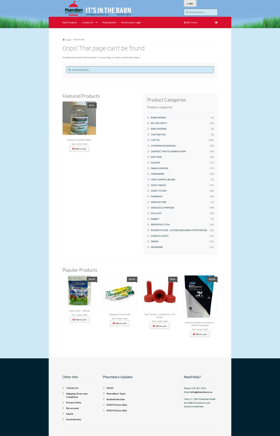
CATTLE (155, 140)
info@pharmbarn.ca (201, 392)
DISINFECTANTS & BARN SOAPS (168, 151)
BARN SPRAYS (158, 117)
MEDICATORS (158, 202)
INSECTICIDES (159, 190)
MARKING (156, 196)
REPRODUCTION (160, 224)
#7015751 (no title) (117, 404)
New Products (69, 22)
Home (68, 39)
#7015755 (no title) (117, 410)
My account (72, 408)
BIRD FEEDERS (159, 128)
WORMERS (157, 247)
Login (190, 3)
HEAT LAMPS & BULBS (163, 179)
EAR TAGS (156, 156)
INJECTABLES (158, 185)
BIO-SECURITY (159, 123)
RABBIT (155, 218)
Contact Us (87, 22)
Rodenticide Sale (116, 399)
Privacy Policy (73, 402)
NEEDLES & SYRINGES (162, 207)
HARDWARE (157, 173)
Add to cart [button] (80, 148)
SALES (69, 413)
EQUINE (155, 162)
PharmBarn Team (116, 393)
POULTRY (156, 213)
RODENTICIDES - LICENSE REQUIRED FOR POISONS (179, 230)
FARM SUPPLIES (159, 168)
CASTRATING (158, 134)
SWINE (154, 241)
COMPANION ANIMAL (163, 145)
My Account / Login (131, 22)
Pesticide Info (109, 22)
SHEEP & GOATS (159, 235)
